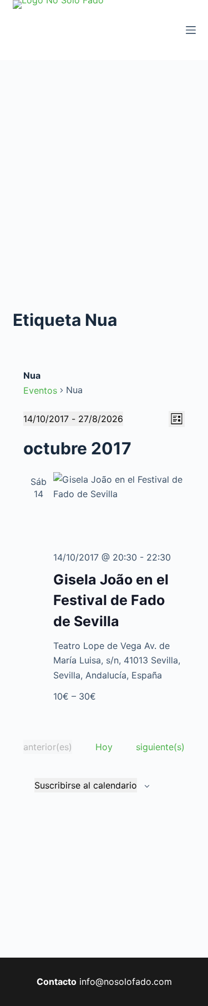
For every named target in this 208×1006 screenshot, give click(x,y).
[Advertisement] (104, 170)
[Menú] (191, 30)
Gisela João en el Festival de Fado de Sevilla (111, 600)
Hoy (104, 746)
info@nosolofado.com (125, 981)
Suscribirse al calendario (85, 785)
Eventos (40, 390)
